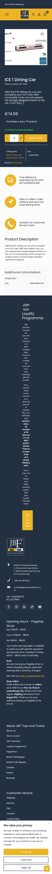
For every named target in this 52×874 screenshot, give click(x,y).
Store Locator (13, 735)
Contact (10, 813)
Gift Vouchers (13, 741)
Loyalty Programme (16, 746)
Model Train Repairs (16, 762)
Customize (26, 859)
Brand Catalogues (15, 756)
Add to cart (35, 138)
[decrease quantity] (7, 138)
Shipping (10, 797)
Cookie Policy (13, 818)
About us (10, 730)
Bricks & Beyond (13, 155)
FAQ (8, 808)
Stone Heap (11, 157)
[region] (26, 847)
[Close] (49, 823)
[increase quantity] (21, 138)
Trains (21, 157)
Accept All (26, 851)
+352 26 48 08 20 (22, 580)
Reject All (26, 867)
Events (9, 772)
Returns (10, 803)
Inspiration (11, 751)
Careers (10, 767)
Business (10, 777)
